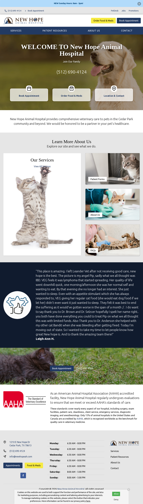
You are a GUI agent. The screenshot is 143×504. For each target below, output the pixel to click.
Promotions (134, 11)
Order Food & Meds (103, 20)
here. (88, 501)
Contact (127, 30)
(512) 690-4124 (71, 71)
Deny (116, 499)
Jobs (123, 11)
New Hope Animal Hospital (70, 489)
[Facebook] (23, 475)
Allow (116, 494)
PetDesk (114, 11)
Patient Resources (55, 30)
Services (16, 30)
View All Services (42, 166)
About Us (94, 30)
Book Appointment (128, 20)
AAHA (80, 418)
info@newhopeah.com (20, 456)
